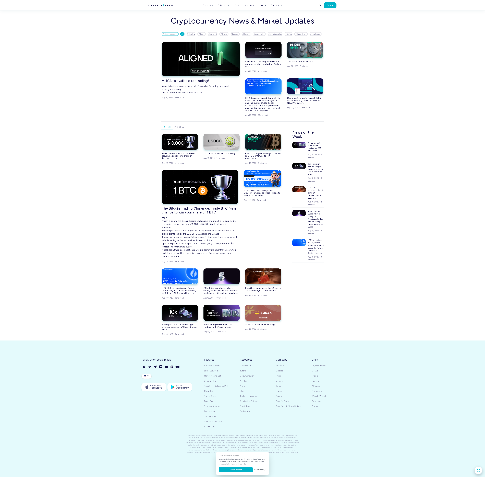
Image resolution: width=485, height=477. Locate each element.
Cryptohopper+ (247, 406)
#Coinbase (234, 34)
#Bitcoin (201, 34)
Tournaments (210, 416)
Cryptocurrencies (320, 366)
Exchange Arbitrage (213, 371)
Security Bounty (283, 401)
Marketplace (248, 5)
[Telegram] (155, 367)
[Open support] (478, 470)
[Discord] (161, 367)
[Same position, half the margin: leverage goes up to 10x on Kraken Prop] (180, 313)
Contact (279, 381)
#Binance (224, 34)
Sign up (330, 5)
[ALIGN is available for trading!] (201, 59)
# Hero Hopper (315, 34)
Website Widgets (319, 396)
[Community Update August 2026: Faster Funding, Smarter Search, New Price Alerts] (305, 86)
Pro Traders (317, 391)
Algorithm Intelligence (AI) (216, 386)
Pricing (236, 5)
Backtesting (209, 411)
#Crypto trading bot (275, 34)
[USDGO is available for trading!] (221, 142)
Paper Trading (210, 401)
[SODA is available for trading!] (263, 313)
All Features (209, 426)
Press (278, 376)
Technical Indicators (249, 396)
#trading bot (212, 34)
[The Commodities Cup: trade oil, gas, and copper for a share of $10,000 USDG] (180, 142)
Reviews (315, 381)
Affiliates (316, 386)
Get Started (245, 366)
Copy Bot (208, 391)
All (182, 34)
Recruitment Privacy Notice (288, 406)
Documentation (247, 376)
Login (318, 5)
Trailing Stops (210, 396)
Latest (167, 127)
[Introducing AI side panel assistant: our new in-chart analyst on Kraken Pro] (263, 50)
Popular (179, 127)
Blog (242, 391)
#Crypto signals (301, 34)
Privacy (279, 391)
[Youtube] (166, 367)
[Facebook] (144, 367)
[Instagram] (172, 367)
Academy (244, 381)
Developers (317, 401)
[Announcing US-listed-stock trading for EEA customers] (221, 313)
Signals (315, 371)
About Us (280, 366)
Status (315, 406)
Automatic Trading (212, 366)
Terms (278, 386)
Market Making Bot (212, 376)
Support (279, 396)
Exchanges (245, 411)
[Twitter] (150, 367)
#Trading (289, 34)
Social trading (210, 381)
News (242, 386)
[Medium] (177, 367)
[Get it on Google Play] (179, 387)
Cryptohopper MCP (213, 421)
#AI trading (191, 34)
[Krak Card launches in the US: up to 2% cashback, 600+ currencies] (263, 276)
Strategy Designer (212, 406)
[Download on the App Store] (153, 387)
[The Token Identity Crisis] (305, 50)
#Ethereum (246, 34)
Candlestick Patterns (249, 401)
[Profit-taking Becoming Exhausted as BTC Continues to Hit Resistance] (263, 142)
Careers (279, 371)
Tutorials (244, 371)
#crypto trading (259, 34)
